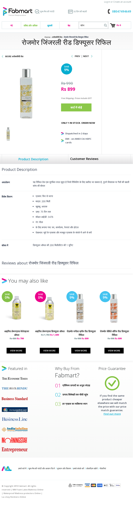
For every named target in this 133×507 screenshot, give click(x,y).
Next (86, 56)
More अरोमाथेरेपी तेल (14, 56)
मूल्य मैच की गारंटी (47, 11)
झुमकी (49, 25)
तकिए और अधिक (31, 25)
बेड (69, 25)
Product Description (33, 159)
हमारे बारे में (22, 468)
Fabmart (7, 468)
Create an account (122, 1)
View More (16, 350)
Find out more (112, 414)
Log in (107, 1)
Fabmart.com (18, 11)
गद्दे (11, 25)
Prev (77, 56)
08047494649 (121, 11)
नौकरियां (103, 468)
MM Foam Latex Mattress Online (28, 489)
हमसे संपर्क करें (78, 468)
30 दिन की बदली (80, 11)
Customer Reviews (84, 159)
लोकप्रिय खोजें (91, 468)
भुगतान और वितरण (64, 468)
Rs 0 (119, 25)
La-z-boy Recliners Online (14, 497)
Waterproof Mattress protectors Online (22, 493)
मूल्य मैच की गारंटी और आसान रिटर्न (42, 468)
